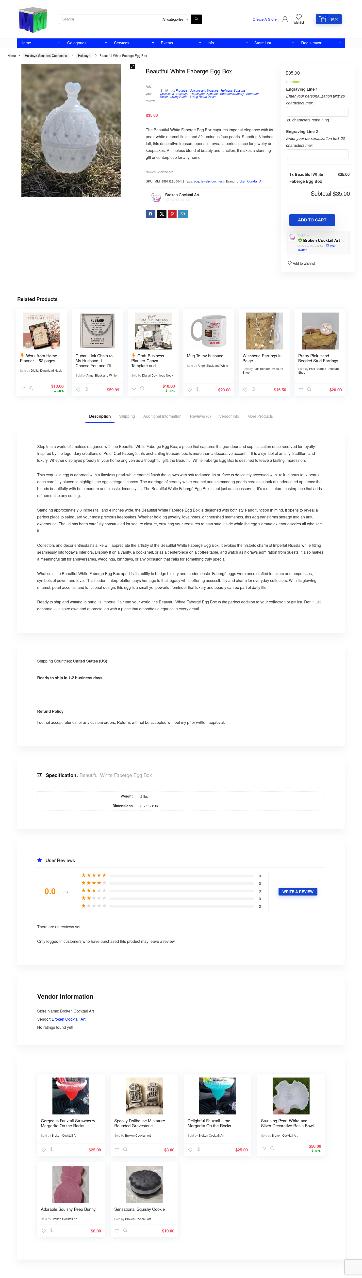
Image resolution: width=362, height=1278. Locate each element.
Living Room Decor (203, 96)
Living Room (178, 96)
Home (25, 43)
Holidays (84, 55)
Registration (311, 43)
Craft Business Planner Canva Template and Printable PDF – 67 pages (148, 365)
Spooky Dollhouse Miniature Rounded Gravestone (139, 1123)
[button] (132, 66)
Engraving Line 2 (302, 131)
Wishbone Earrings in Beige (262, 358)
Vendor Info (229, 416)
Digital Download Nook (46, 370)
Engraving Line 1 (302, 89)
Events (167, 43)
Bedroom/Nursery (232, 93)
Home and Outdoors (204, 93)
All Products (180, 90)
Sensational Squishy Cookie (139, 1209)
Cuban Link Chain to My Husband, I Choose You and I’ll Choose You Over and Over (95, 365)
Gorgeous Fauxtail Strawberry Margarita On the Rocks (68, 1123)
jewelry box (208, 181)
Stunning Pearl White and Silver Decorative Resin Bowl (287, 1123)
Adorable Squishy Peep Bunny (68, 1209)
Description (100, 416)
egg (196, 181)
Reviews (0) (200, 416)
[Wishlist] (299, 17)
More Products (260, 416)
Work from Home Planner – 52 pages (38, 358)
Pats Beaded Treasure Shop (263, 370)
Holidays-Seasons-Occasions (46, 55)
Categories (76, 43)
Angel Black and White (101, 375)
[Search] (196, 19)
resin (221, 181)
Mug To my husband (205, 356)
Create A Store (265, 19)
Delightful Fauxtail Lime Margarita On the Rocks (209, 1123)
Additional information (162, 416)
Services (121, 43)
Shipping (127, 416)
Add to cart (312, 220)
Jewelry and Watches (204, 90)
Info (211, 43)
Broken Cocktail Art (159, 172)
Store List (262, 43)
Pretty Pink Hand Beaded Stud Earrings (318, 358)
